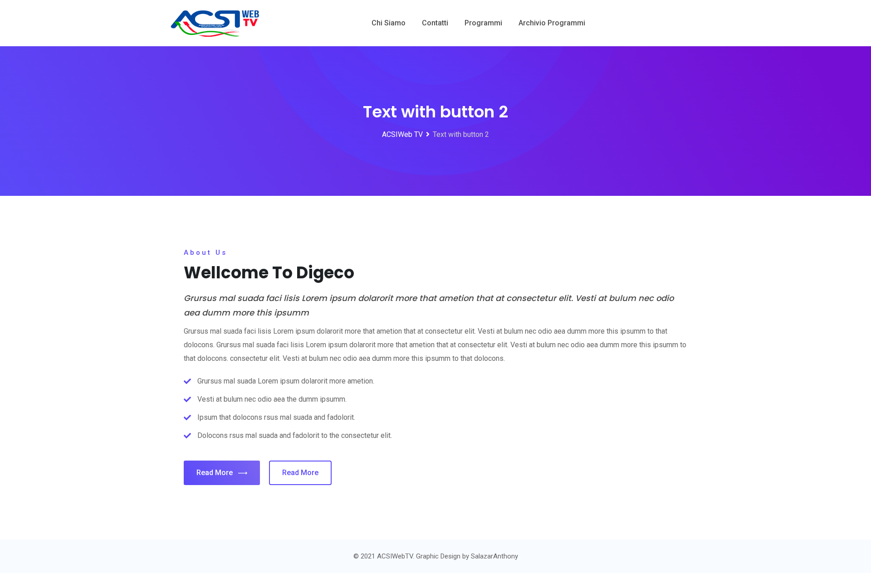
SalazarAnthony (494, 556)
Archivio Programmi (552, 23)
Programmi (483, 23)
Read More (214, 472)
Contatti (435, 23)
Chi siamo (389, 23)
